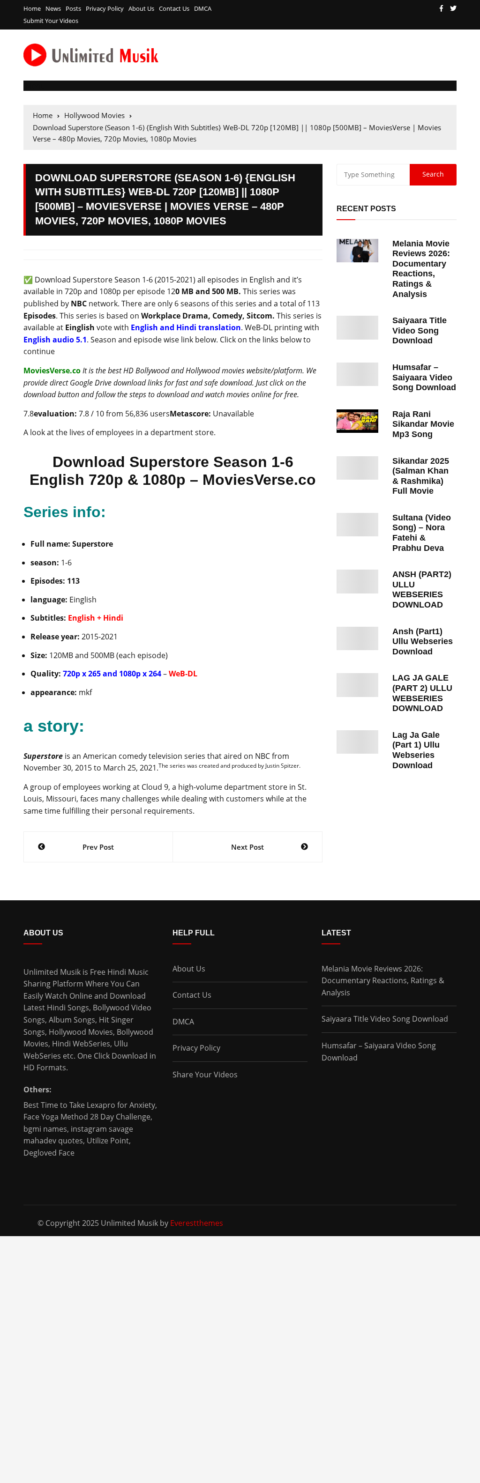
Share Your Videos (205, 1074)
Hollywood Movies (81, 1032)
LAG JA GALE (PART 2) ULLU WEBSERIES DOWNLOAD (422, 693)
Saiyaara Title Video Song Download (419, 330)
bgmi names (45, 1129)
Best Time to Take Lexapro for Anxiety (89, 1105)
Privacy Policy (105, 9)
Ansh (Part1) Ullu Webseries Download (422, 641)
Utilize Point (108, 1140)
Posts (73, 9)
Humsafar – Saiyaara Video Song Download (424, 377)
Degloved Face (49, 1153)
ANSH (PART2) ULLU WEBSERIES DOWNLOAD (421, 589)
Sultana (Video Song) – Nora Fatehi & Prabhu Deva (421, 533)
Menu (34, 86)
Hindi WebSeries (81, 1043)
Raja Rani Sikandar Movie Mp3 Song (423, 424)
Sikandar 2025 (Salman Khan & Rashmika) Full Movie (420, 476)
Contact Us (174, 9)
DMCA (202, 9)
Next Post (247, 847)
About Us (141, 9)
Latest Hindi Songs (56, 1007)
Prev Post (98, 847)
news (53, 9)
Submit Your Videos (50, 21)
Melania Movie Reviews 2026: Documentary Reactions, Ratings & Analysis (421, 269)
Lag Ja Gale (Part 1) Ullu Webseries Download (416, 750)
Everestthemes (196, 1223)
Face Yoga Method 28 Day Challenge (86, 1117)
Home (32, 9)
